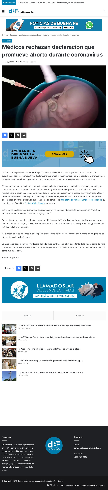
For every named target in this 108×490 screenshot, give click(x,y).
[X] (11, 135)
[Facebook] (5, 135)
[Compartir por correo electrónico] (17, 135)
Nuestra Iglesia (72, 485)
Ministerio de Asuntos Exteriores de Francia (81, 200)
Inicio (6, 35)
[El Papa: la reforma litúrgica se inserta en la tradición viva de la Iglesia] (9, 352)
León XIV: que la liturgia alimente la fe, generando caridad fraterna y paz (50, 360)
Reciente (80, 315)
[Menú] (3, 12)
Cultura (83, 485)
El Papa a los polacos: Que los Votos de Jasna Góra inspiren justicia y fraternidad (54, 325)
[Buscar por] (104, 12)
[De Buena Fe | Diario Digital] (21, 11)
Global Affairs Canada (35, 203)
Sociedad (13, 35)
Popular (27, 315)
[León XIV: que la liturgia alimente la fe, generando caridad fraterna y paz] (9, 364)
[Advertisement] (54, 403)
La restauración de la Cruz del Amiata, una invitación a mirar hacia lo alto (50, 372)
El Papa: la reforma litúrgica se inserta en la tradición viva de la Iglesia (49, 349)
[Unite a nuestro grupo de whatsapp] (54, 25)
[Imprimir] (23, 135)
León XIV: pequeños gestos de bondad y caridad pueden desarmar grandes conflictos (56, 337)
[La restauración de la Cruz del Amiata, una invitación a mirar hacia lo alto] (9, 376)
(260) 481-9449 (80, 457)
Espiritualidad (92, 485)
